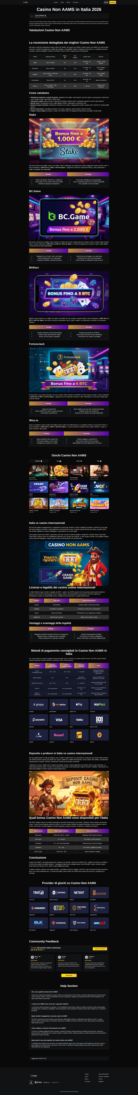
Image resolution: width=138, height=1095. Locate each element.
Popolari (37, 461)
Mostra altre (69, 975)
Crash (78, 461)
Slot (98, 461)
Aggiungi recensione (100, 948)
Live (58, 461)
